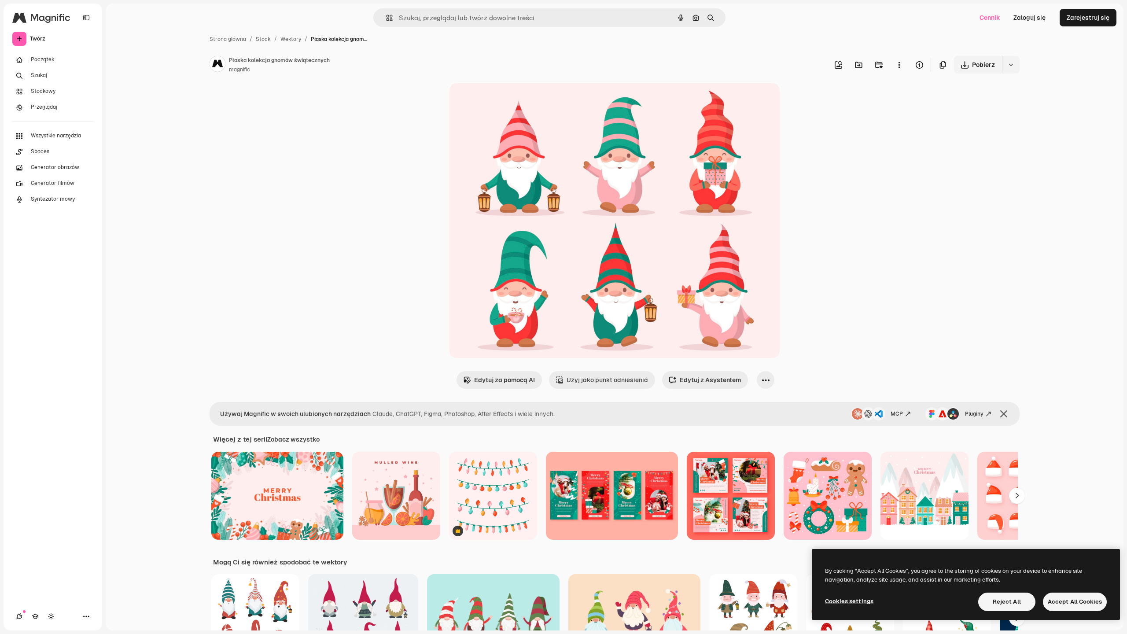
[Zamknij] (1003, 414)
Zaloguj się (1029, 18)
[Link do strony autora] (217, 65)
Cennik (990, 18)
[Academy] (35, 616)
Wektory (290, 39)
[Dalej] (1017, 496)
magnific (239, 69)
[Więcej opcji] (899, 65)
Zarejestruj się (1088, 18)
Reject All (1007, 601)
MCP (897, 413)
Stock (263, 39)
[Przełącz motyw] (51, 616)
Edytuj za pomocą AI (504, 380)
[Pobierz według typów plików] (1011, 65)
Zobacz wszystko (293, 439)
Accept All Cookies (1075, 601)
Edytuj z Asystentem (710, 380)
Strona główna (228, 39)
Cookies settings (849, 601)
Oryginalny (510, 100)
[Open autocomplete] (386, 18)
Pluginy (974, 413)
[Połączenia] (19, 616)
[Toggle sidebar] (86, 18)
